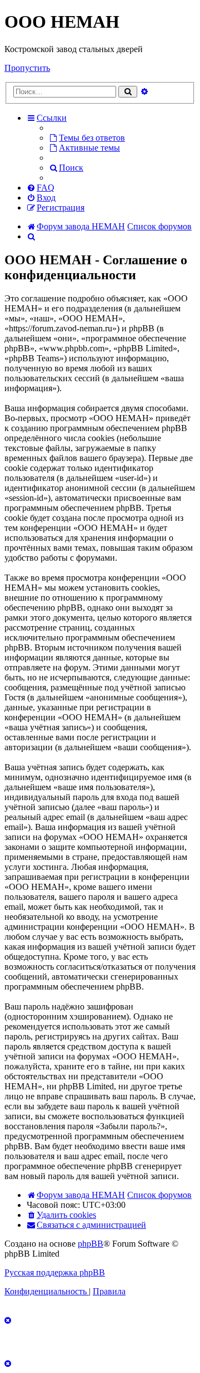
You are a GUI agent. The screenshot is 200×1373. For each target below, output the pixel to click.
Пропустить (27, 68)
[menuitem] (87, 137)
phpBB (90, 1243)
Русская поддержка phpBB (54, 1272)
